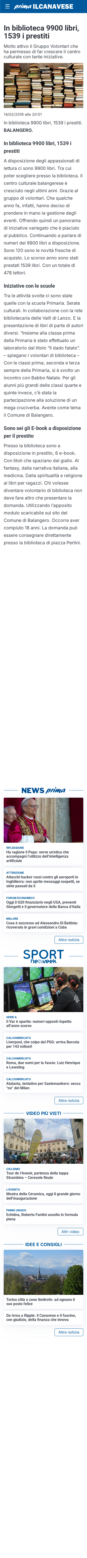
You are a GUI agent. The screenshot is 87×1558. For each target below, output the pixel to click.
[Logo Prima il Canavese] (43, 6)
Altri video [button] (70, 1231)
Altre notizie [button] (68, 939)
